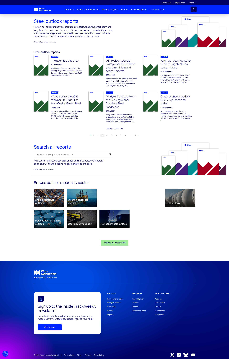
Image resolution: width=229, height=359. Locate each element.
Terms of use (69, 355)
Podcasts (135, 307)
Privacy (79, 355)
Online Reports (138, 9)
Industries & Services (88, 9)
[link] (114, 274)
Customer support (139, 311)
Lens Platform (157, 9)
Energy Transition (113, 303)
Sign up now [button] (49, 327)
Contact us (166, 2)
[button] (194, 9)
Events (124, 9)
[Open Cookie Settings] (5, 354)
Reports (110, 314)
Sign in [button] (193, 2)
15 (135, 135)
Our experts (159, 314)
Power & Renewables (115, 299)
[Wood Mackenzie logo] (42, 9)
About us (158, 299)
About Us (69, 9)
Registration (180, 2)
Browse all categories (114, 242)
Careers (158, 307)
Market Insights (110, 9)
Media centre (160, 303)
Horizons (135, 303)
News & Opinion (138, 299)
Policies (88, 355)
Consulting (111, 307)
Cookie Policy (99, 355)
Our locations (160, 311)
